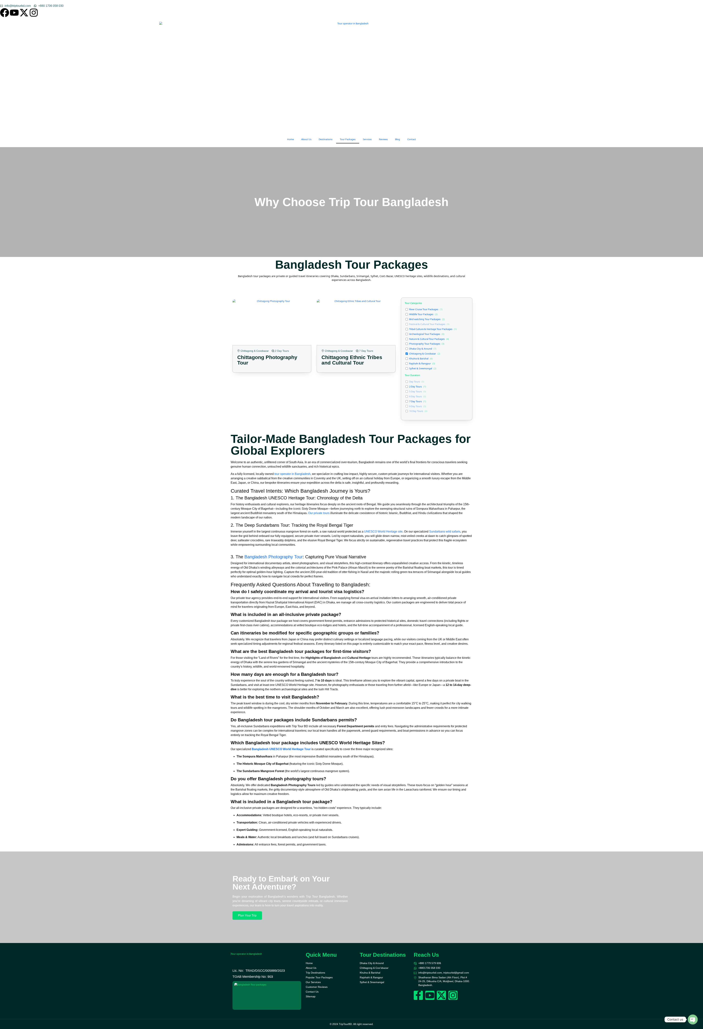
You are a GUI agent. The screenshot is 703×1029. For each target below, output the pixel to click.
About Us (306, 139)
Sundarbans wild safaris (444, 531)
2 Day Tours (415, 386)
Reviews (383, 139)
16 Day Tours (416, 411)
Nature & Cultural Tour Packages (427, 339)
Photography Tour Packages (424, 343)
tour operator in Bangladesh (292, 473)
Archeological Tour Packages (424, 334)
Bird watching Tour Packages (424, 319)
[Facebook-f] (418, 995)
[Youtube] (14, 12)
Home (290, 139)
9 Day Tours (415, 406)
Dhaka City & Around (420, 348)
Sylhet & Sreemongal (420, 368)
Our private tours (319, 513)
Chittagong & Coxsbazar (422, 353)
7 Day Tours (415, 401)
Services (367, 139)
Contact (411, 139)
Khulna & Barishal (418, 358)
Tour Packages (348, 139)
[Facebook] (4, 12)
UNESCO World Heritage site (383, 531)
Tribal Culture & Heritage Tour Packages (430, 329)
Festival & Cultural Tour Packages (427, 324)
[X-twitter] (24, 12)
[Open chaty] (693, 1019)
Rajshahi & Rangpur (420, 363)
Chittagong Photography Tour (267, 360)
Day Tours (414, 381)
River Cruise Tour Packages (423, 309)
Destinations (325, 139)
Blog (397, 139)
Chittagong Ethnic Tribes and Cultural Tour (351, 360)
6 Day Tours (415, 396)
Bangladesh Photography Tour (273, 556)
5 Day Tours (415, 391)
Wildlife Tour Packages (421, 314)
